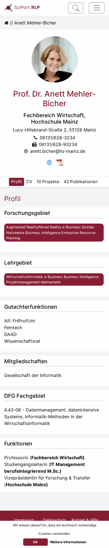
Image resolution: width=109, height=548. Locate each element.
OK (35, 542)
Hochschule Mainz (54, 121)
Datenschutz (54, 520)
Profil (16, 181)
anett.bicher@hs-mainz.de (57, 151)
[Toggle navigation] (97, 7)
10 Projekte (48, 181)
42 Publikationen (81, 181)
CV (29, 181)
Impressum (24, 520)
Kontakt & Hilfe (85, 520)
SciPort (27, 7)
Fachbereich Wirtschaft (53, 115)
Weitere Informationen (68, 542)
